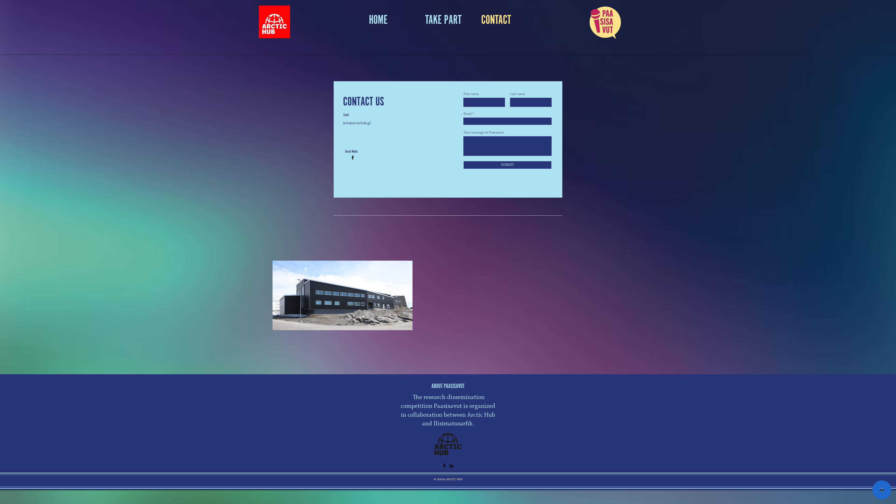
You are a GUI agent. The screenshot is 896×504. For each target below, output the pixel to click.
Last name (517, 93)
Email (467, 113)
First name (471, 93)
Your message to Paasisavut (484, 132)
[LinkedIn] (451, 466)
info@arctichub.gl (357, 123)
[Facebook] (352, 157)
